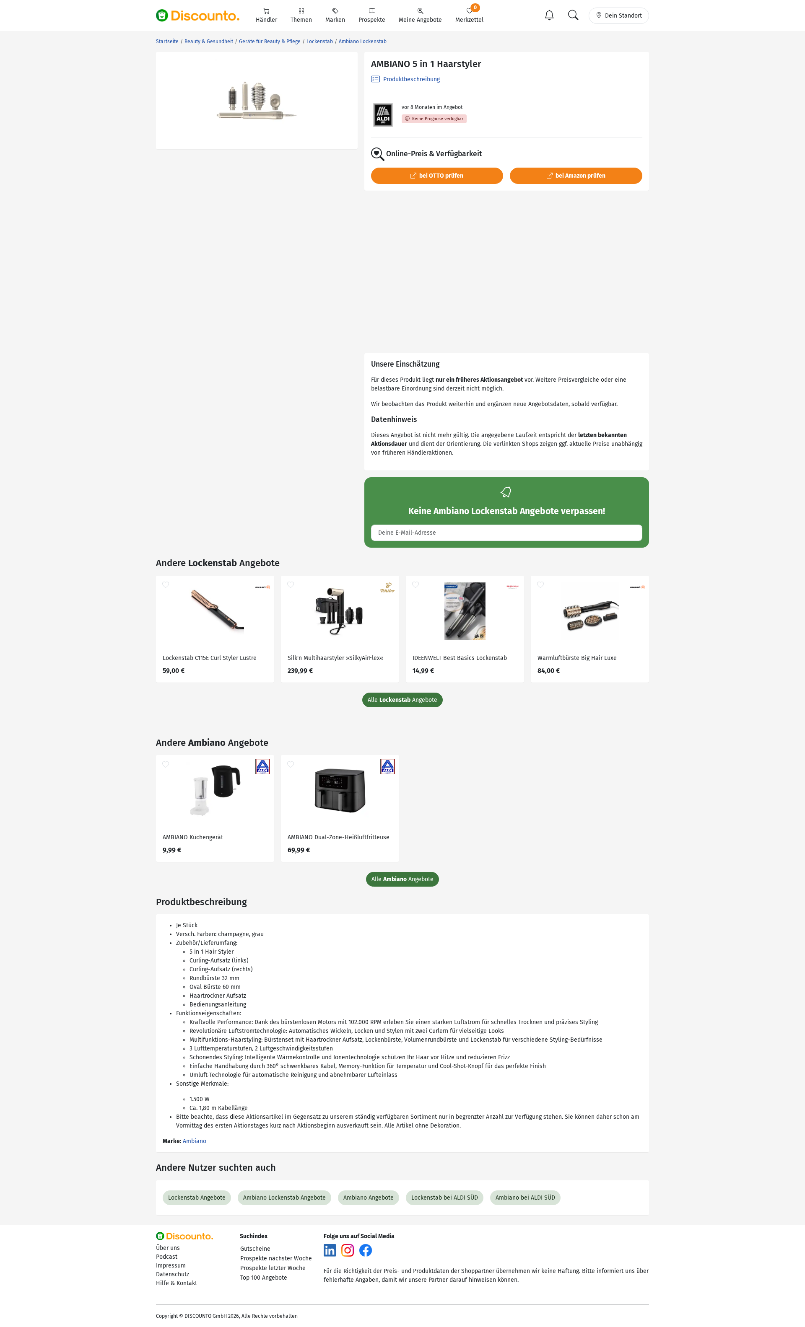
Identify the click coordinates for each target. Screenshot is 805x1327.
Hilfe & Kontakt (176, 1283)
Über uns (168, 1248)
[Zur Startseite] (202, 15)
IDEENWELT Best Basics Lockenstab (460, 658)
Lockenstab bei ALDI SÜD (444, 1197)
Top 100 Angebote (263, 1277)
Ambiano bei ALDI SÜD (525, 1197)
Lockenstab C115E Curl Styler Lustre (210, 658)
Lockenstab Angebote (197, 1197)
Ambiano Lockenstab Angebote (284, 1197)
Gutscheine (255, 1248)
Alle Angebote (402, 700)
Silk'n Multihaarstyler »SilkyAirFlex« (335, 658)
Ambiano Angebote (368, 1197)
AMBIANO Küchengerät (193, 837)
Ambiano (194, 1141)
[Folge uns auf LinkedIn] (330, 1249)
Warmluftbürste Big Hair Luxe (577, 658)
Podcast (166, 1256)
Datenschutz (172, 1274)
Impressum (171, 1265)
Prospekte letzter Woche (273, 1268)
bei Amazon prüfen (579, 175)
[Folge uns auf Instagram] (347, 1249)
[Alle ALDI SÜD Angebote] (383, 115)
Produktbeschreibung (411, 79)
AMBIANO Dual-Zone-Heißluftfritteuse (339, 837)
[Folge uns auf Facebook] (365, 1249)
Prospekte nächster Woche (276, 1258)
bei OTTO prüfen (440, 175)
